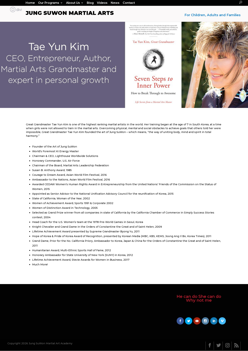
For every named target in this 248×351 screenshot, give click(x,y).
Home (30, 3)
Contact (129, 3)
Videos (102, 3)
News (115, 3)
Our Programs (48, 3)
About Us (73, 3)
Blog (90, 3)
